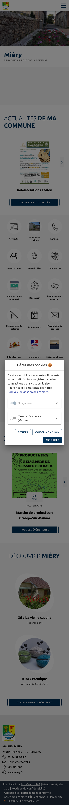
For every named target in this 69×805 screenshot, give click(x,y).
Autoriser (52, 440)
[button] (34, 403)
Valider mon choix (47, 432)
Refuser (23, 432)
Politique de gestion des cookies (28, 391)
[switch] (12, 418)
